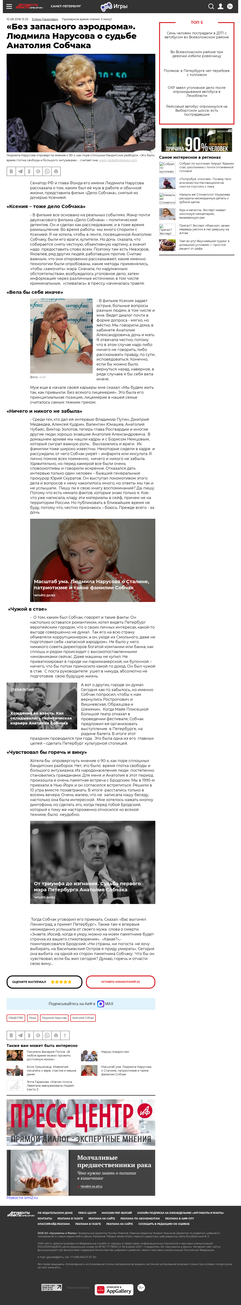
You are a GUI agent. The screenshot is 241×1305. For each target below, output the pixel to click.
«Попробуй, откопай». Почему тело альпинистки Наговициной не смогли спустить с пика (205, 182)
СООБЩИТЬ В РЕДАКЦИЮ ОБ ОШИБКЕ (164, 1224)
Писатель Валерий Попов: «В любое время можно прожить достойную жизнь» (49, 1055)
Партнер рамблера (78, 1287)
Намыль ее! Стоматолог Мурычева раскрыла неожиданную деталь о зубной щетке (204, 198)
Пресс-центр (87, 1213)
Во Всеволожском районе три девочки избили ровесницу (196, 54)
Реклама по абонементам (140, 1218)
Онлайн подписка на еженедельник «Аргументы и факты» (180, 1213)
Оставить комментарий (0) (120, 981)
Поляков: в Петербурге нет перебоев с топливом (197, 73)
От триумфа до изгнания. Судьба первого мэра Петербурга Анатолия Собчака (87, 886)
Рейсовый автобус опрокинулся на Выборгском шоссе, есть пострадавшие (196, 111)
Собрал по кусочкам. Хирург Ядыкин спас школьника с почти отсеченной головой (206, 167)
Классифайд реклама (54, 1224)
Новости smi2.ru (22, 1197)
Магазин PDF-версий (117, 1213)
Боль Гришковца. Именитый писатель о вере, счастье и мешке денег (51, 1070)
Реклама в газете (70, 1218)
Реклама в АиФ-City (179, 1218)
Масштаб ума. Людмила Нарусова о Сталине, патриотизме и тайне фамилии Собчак (91, 584)
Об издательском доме (55, 1213)
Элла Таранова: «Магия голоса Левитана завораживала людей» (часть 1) (50, 1085)
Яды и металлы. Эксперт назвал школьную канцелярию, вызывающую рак (202, 213)
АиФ (42, 377)
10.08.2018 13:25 (17, 19)
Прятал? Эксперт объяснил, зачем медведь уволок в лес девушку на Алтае (204, 229)
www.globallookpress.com (118, 160)
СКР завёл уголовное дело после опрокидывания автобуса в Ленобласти (197, 92)
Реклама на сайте (101, 1218)
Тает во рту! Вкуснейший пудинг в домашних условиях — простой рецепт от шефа (204, 244)
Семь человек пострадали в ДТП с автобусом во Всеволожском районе (197, 35)
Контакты (45, 1218)
